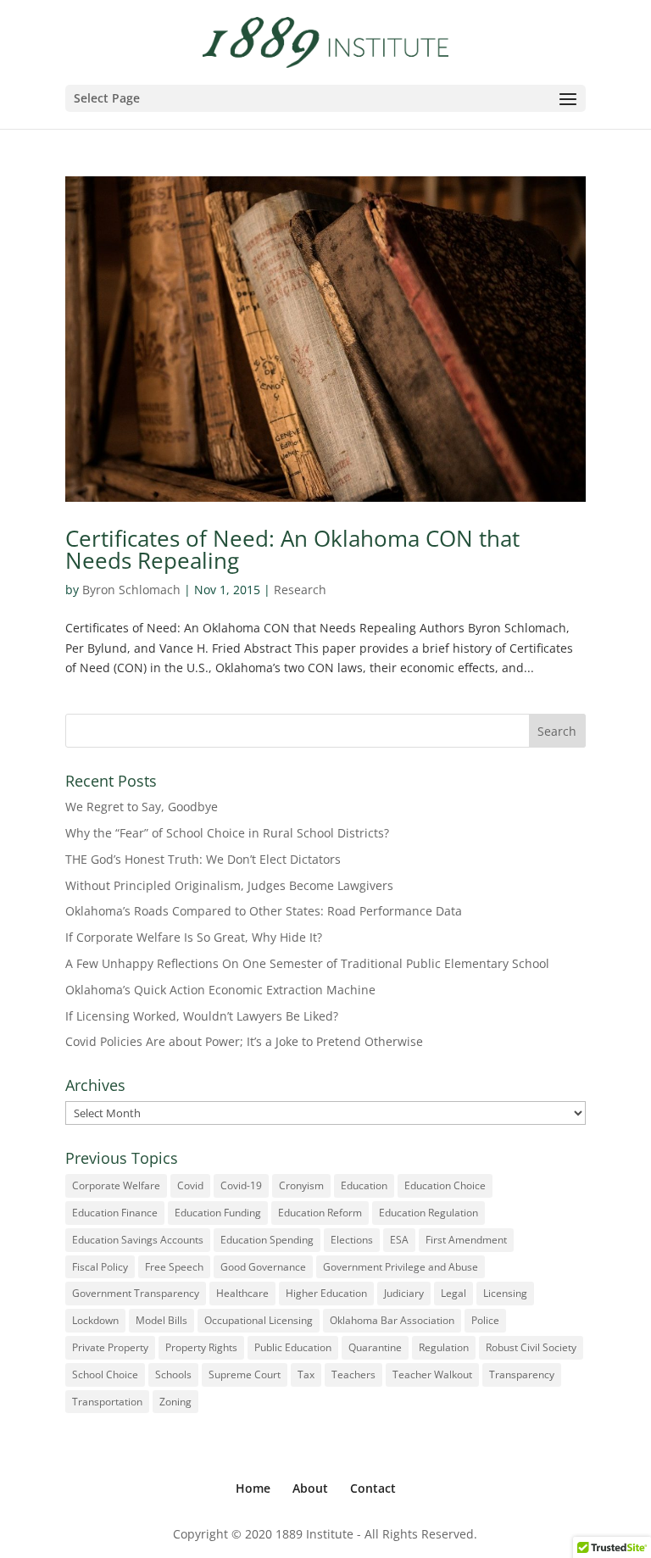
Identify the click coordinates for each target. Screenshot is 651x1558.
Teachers (353, 1374)
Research (300, 589)
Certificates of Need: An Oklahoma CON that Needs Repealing (292, 549)
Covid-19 (241, 1185)
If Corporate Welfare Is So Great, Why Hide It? (193, 937)
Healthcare (242, 1293)
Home (253, 1488)
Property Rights (201, 1347)
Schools (173, 1374)
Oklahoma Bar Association (392, 1320)
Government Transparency (135, 1293)
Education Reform (320, 1212)
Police (485, 1320)
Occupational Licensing (258, 1320)
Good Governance (263, 1267)
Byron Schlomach (131, 589)
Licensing (505, 1293)
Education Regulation (428, 1212)
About (310, 1488)
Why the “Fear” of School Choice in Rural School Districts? (227, 833)
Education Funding (218, 1212)
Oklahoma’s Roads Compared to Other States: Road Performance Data (263, 911)
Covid (190, 1185)
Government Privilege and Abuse (400, 1267)
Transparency (521, 1374)
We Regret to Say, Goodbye (141, 806)
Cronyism (301, 1185)
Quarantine (375, 1347)
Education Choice (445, 1185)
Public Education (292, 1347)
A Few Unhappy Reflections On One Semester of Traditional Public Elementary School (307, 963)
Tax (306, 1374)
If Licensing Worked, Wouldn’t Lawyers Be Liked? (201, 1016)
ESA (399, 1239)
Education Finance (115, 1212)
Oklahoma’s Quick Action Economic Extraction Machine (220, 990)
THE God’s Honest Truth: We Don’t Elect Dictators (203, 859)
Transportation (107, 1401)
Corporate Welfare (116, 1185)
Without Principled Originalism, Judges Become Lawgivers (229, 885)
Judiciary (404, 1293)
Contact (373, 1488)
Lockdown (95, 1320)
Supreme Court (245, 1374)
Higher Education (326, 1293)
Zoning (175, 1401)
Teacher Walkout (432, 1374)
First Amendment (466, 1239)
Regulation (444, 1347)
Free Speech (174, 1267)
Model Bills (161, 1320)
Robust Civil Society (531, 1347)
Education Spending (267, 1239)
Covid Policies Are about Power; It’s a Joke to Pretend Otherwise (244, 1041)
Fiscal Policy (100, 1267)
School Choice (105, 1374)
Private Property (110, 1347)
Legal (453, 1293)
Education (364, 1185)
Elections (352, 1239)
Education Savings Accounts (137, 1239)
